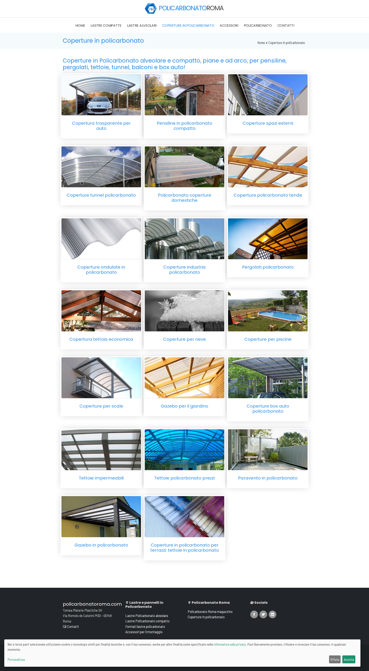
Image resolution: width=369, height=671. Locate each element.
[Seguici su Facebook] (254, 614)
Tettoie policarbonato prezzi (184, 478)
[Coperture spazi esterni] (268, 94)
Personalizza (16, 659)
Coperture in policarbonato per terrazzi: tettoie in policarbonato (184, 547)
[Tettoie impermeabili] (101, 449)
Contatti (285, 25)
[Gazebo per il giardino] (184, 377)
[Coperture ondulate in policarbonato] (101, 238)
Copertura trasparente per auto (101, 125)
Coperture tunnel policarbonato (101, 195)
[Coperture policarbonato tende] (268, 166)
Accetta (349, 659)
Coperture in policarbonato (188, 25)
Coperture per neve (184, 339)
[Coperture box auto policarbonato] (268, 377)
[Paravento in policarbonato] (268, 449)
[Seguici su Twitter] (263, 614)
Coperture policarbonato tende (268, 195)
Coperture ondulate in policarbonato (101, 269)
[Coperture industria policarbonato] (184, 238)
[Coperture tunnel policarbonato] (101, 166)
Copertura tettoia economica (101, 339)
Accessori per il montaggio (144, 632)
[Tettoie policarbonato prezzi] (184, 449)
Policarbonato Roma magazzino (210, 611)
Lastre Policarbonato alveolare (146, 615)
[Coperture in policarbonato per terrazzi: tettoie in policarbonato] (184, 516)
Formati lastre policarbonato (145, 626)
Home (80, 25)
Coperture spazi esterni (268, 123)
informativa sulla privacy (230, 644)
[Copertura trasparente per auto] (101, 94)
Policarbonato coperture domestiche (184, 197)
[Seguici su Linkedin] (272, 614)
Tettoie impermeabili (101, 478)
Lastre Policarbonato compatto (147, 621)
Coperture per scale (101, 406)
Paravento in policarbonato (267, 478)
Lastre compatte (106, 25)
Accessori (229, 25)
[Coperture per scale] (101, 377)
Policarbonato (258, 25)
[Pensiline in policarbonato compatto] (184, 94)
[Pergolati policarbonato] (268, 238)
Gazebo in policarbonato (101, 545)
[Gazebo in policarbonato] (101, 516)
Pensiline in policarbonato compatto (184, 125)
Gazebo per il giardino (184, 406)
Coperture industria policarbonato (184, 269)
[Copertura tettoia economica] (101, 310)
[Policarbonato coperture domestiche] (184, 166)
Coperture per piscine (267, 339)
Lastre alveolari (142, 25)
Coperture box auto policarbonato (268, 408)
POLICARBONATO (191, 8)
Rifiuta (335, 659)
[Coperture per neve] (184, 310)
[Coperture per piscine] (268, 310)
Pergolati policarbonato (268, 267)
